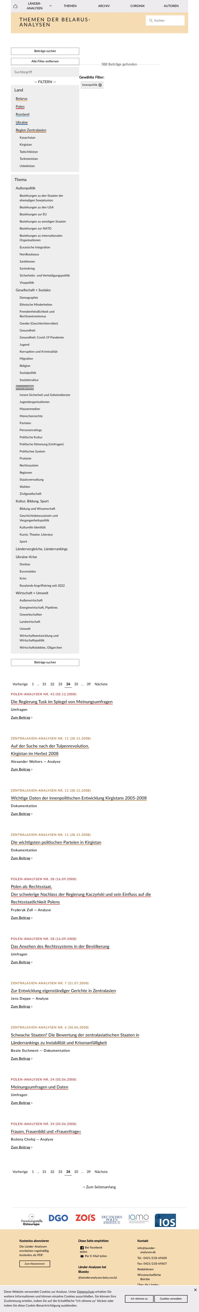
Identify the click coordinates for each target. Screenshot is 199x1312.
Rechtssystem (29, 465)
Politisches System (32, 451)
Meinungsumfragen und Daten (39, 1087)
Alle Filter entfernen (45, 61)
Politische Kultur (31, 437)
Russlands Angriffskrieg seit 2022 (42, 585)
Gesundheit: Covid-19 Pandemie (42, 337)
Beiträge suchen (45, 51)
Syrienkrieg (27, 268)
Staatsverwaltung (32, 479)
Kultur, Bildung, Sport (32, 501)
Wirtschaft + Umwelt (32, 593)
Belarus (21, 98)
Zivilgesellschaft (30, 493)
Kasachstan (27, 137)
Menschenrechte (31, 416)
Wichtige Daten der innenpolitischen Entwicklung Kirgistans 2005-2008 (79, 798)
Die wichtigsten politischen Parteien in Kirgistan (56, 842)
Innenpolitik (25, 387)
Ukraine (22, 122)
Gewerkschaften (31, 614)
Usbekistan (27, 166)
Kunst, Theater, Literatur (36, 534)
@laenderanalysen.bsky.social (97, 1277)
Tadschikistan (29, 151)
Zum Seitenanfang (101, 1187)
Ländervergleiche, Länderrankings (42, 549)
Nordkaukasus (29, 254)
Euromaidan (28, 571)
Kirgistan (26, 144)
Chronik (137, 6)
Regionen (26, 472)
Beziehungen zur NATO (35, 228)
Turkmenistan (29, 158)
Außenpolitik (25, 188)
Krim (23, 578)
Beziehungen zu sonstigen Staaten (43, 221)
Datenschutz (85, 1291)
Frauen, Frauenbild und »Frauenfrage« (46, 1131)
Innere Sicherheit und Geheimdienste (45, 395)
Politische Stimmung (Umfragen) (42, 444)
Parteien (25, 423)
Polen (20, 106)
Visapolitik (27, 282)
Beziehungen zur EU (33, 214)
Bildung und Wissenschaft (37, 508)
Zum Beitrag (20, 717)
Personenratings (31, 430)
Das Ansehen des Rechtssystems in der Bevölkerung (60, 946)
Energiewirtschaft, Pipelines (39, 607)
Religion (25, 365)
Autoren (171, 6)
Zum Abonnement (35, 1264)
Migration (26, 358)
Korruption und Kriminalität (39, 351)
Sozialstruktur (29, 380)
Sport (23, 541)
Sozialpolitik (28, 372)
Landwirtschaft (30, 621)
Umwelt (25, 628)
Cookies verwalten (171, 1298)
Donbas (25, 564)
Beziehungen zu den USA (37, 207)
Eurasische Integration (35, 247)
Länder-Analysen (35, 6)
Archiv (104, 6)
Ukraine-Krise (26, 557)
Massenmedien (30, 409)
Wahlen (25, 486)
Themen (70, 6)
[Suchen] (150, 20)
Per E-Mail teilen (95, 1256)
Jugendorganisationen (35, 402)
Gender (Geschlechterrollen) (39, 323)
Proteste (25, 458)
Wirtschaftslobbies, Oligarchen (41, 647)
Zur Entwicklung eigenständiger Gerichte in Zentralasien (63, 991)
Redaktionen (145, 1269)
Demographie (29, 297)
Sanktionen (27, 261)
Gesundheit (27, 330)
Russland (22, 114)
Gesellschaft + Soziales (33, 290)
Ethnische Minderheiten (36, 304)
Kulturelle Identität (33, 527)
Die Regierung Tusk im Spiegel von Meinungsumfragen (62, 702)
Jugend (24, 344)
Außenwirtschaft (31, 600)
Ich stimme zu (139, 1298)
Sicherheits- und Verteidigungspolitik (45, 275)
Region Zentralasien (31, 130)
